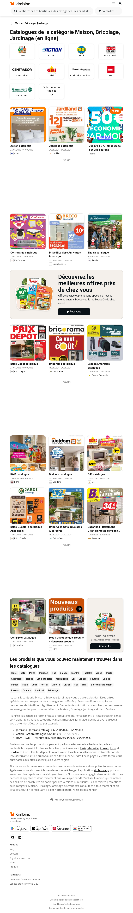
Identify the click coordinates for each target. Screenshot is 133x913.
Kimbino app (101, 770)
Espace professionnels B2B (24, 883)
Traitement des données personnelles (66, 908)
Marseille (93, 748)
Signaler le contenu (20, 858)
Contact (14, 853)
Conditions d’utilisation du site (66, 904)
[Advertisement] (69, 184)
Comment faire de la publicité (25, 879)
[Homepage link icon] (51, 799)
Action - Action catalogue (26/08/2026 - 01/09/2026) (47, 734)
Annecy (104, 748)
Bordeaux (16, 752)
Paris (83, 748)
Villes (12, 862)
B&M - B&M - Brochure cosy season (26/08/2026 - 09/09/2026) (53, 738)
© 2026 (66, 895)
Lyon (113, 748)
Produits (14, 866)
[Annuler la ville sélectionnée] (117, 11)
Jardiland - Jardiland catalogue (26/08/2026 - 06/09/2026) (50, 730)
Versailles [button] (109, 11)
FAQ (12, 849)
